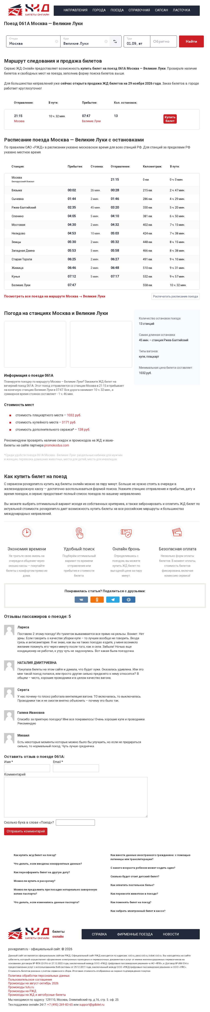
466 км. (148, 250)
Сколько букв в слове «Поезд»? (29, 822)
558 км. (148, 285)
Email (58, 762)
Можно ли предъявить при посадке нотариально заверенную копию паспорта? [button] (55, 891)
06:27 (115, 259)
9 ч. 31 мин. (177, 268)
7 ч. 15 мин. (177, 224)
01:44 (72, 199)
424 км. (148, 233)
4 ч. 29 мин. (177, 199)
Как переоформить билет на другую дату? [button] (42, 872)
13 (116, 116)
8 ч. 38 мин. (177, 250)
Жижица (17, 268)
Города (99, 10)
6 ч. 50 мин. (177, 216)
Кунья (16, 276)
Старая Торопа (22, 259)
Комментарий (14, 774)
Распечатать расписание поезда (175, 296)
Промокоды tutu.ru (21, 987)
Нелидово (18, 233)
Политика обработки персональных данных (39, 976)
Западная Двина (23, 250)
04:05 (72, 216)
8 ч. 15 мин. (177, 242)
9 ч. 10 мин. (177, 259)
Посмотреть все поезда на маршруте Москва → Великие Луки (54, 296)
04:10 (115, 216)
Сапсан (161, 10)
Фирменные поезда (135, 933)
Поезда (117, 10)
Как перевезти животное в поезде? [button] (134, 893)
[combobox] (33, 41)
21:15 (115, 179)
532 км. (148, 276)
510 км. (148, 268)
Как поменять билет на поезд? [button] (131, 902)
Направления (76, 10)
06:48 (115, 268)
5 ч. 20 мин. (177, 207)
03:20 (115, 207)
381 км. (148, 216)
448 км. (148, 242)
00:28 (115, 190)
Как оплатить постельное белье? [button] (132, 885)
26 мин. (95, 190)
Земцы (16, 242)
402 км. (148, 224)
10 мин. (95, 233)
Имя (8, 762)
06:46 (72, 268)
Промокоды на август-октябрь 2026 (33, 983)
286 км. (148, 199)
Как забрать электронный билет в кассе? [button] (138, 910)
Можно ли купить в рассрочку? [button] (34, 880)
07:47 (72, 285)
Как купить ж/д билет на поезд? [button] (35, 855)
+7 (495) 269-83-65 (60, 1004)
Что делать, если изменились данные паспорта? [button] (46, 902)
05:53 (72, 250)
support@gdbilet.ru (91, 1004)
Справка (99, 933)
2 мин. (95, 199)
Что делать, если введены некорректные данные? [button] (48, 863)
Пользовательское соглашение (30, 979)
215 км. (148, 190)
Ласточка (181, 10)
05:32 (115, 242)
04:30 (72, 224)
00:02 (72, 190)
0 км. (146, 179)
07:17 (115, 276)
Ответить (28, 654)
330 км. (148, 207)
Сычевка (18, 199)
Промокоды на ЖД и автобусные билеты (37, 995)
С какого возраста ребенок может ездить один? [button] (143, 867)
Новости (171, 933)
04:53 (72, 233)
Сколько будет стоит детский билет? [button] (135, 876)
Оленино (18, 216)
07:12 (72, 276)
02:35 (72, 207)
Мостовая (18, 224)
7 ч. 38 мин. (177, 233)
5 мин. (95, 216)
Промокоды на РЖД (22, 991)
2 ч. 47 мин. (177, 190)
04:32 (115, 224)
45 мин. (95, 207)
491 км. (148, 259)
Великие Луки (91, 121)
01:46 (115, 199)
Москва (19, 121)
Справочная (139, 10)
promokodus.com (56, 445)
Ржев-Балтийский (24, 207)
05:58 (115, 250)
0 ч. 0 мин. (176, 179)
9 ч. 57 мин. (177, 276)
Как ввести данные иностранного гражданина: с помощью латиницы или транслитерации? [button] (151, 857)
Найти (191, 41)
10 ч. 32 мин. (57, 116)
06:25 (72, 259)
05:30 (72, 242)
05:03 (115, 233)
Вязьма (17, 190)
